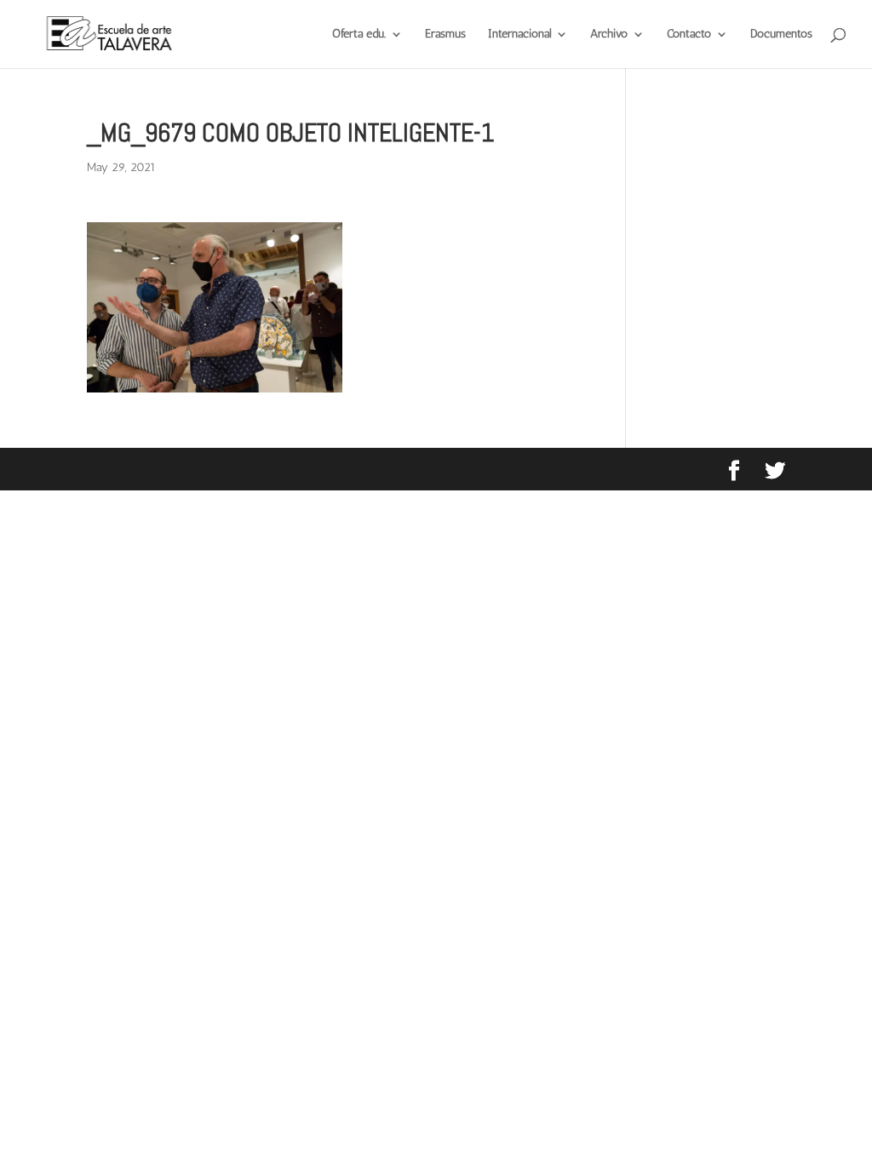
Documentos (781, 34)
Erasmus (445, 34)
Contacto (689, 34)
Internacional (519, 34)
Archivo (609, 34)
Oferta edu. (359, 34)
